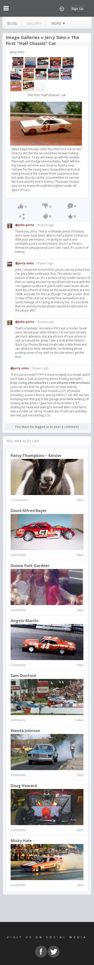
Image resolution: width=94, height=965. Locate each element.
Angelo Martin (25, 620)
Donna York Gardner (30, 565)
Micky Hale (21, 840)
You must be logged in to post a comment (47, 427)
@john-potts (24, 225)
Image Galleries (23, 37)
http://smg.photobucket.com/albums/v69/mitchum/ (50, 383)
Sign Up (77, 9)
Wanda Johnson (25, 730)
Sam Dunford (23, 675)
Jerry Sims (55, 37)
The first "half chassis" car (42, 40)
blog (12, 23)
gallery (34, 23)
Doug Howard (24, 785)
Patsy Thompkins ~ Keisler (36, 455)
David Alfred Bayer (29, 510)
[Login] (61, 8)
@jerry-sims (24, 263)
